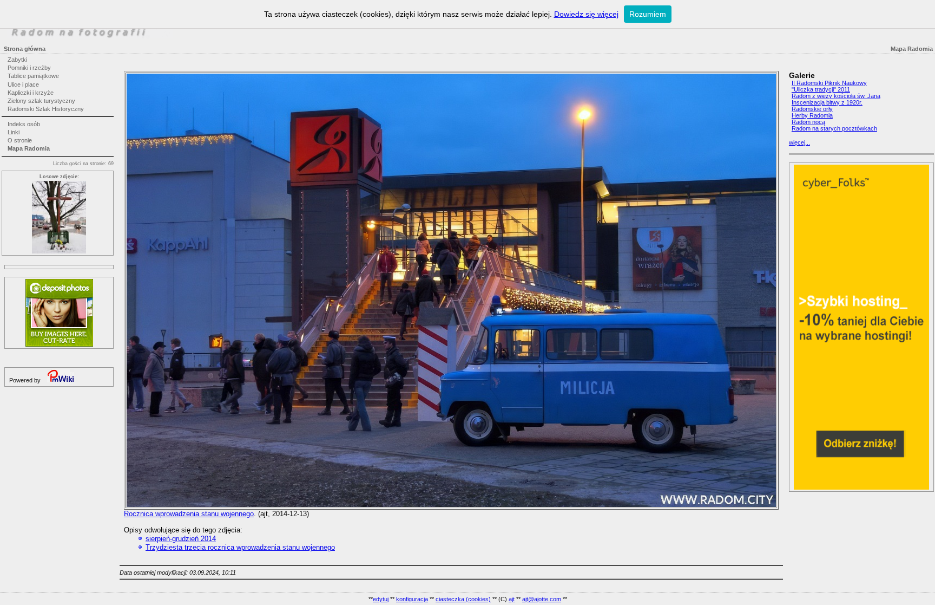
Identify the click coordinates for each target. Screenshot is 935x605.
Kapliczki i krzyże (31, 92)
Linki (13, 132)
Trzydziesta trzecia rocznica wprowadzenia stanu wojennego (240, 547)
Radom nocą (808, 122)
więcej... (799, 142)
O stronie (20, 140)
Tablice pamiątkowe (33, 76)
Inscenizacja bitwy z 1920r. (827, 102)
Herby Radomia (812, 115)
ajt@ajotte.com (541, 599)
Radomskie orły (812, 109)
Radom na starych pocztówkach (834, 128)
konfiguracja (412, 599)
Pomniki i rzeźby (29, 67)
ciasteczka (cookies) (463, 599)
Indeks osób (24, 124)
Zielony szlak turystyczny (41, 100)
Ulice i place (23, 84)
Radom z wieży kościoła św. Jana (836, 96)
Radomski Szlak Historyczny (46, 109)
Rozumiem (647, 14)
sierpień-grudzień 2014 (181, 539)
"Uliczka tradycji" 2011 (821, 89)
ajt (512, 599)
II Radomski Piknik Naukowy (829, 83)
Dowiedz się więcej (586, 14)
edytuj (381, 599)
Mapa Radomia (29, 148)
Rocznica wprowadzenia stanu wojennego (189, 514)
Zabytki (17, 59)
